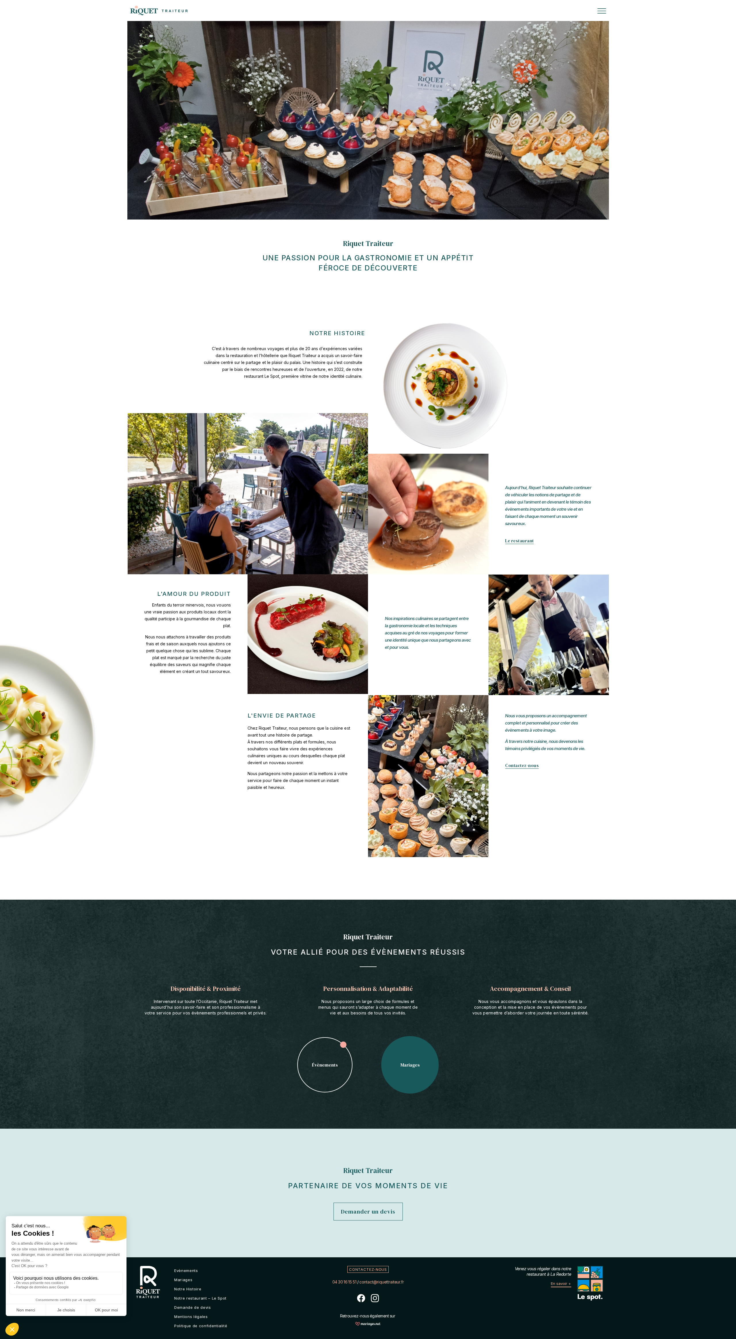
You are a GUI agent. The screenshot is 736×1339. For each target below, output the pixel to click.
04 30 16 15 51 (344, 1281)
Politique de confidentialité (200, 1325)
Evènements (186, 1270)
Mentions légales (191, 1316)
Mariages (183, 1279)
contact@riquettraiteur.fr (381, 1281)
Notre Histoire (187, 1289)
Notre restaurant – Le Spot (200, 1298)
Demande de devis (192, 1307)
